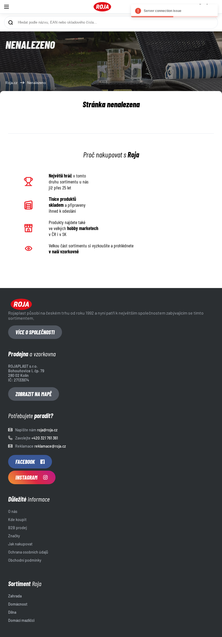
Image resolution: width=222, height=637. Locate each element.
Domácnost (17, 604)
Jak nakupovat (20, 544)
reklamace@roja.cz (50, 446)
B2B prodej (17, 527)
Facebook (25, 461)
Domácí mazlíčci (21, 620)
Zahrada (15, 596)
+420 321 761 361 (44, 438)
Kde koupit (17, 519)
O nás (12, 511)
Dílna (12, 612)
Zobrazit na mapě (33, 394)
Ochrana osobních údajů (28, 552)
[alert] (174, 10)
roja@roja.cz (47, 430)
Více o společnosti (35, 332)
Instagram (26, 477)
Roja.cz (11, 82)
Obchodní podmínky (24, 560)
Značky (14, 535)
